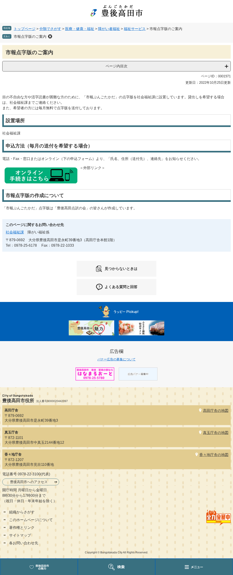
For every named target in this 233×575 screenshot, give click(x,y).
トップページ (24, 29)
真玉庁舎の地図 (215, 433)
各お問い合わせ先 (23, 543)
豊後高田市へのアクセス (29, 482)
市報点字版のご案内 (30, 36)
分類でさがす (50, 29)
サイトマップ (20, 535)
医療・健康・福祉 (79, 29)
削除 (50, 36)
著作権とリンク (22, 527)
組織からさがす (22, 512)
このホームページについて (31, 520)
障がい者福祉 (109, 29)
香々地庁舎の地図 (213, 455)
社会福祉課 (15, 232)
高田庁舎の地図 (215, 411)
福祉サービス (135, 29)
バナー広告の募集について (116, 359)
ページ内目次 (116, 66)
